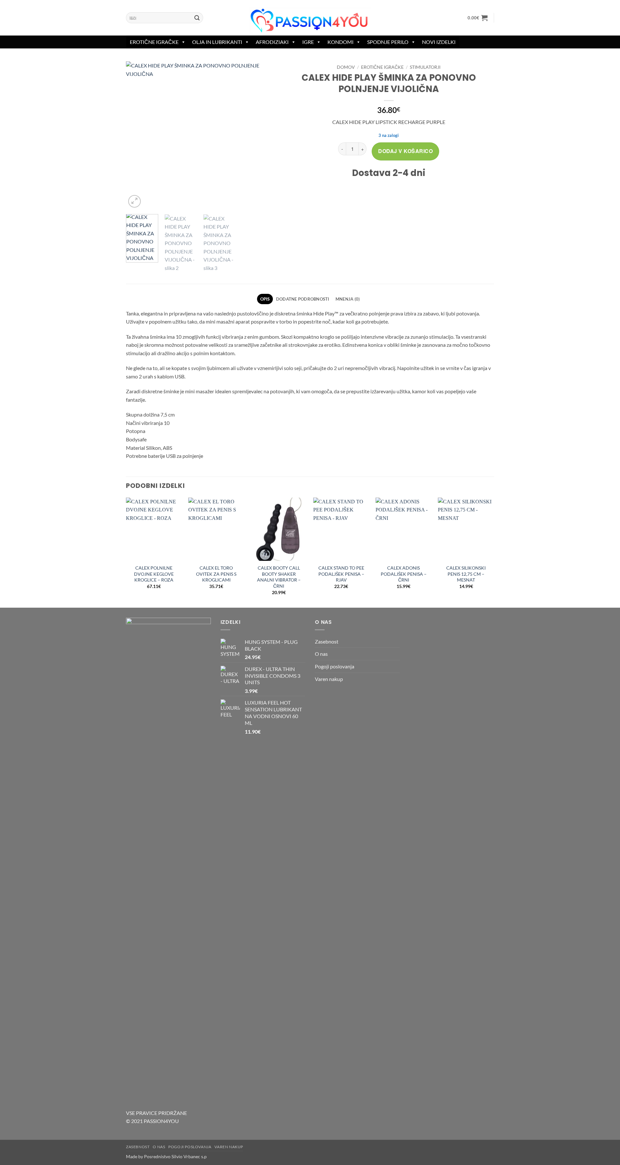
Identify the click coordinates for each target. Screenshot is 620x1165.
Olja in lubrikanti (217, 42)
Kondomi (340, 42)
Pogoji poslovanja (334, 666)
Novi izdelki (439, 42)
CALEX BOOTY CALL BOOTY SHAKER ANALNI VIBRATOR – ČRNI (279, 577)
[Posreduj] (196, 17)
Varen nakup (329, 679)
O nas (321, 654)
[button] (477, 17)
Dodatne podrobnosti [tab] (302, 299)
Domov (346, 67)
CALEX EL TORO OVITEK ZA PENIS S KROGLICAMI (216, 573)
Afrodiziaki (272, 42)
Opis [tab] (265, 299)
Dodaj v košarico (405, 151)
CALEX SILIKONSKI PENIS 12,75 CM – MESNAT (466, 573)
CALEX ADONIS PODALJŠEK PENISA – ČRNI (404, 573)
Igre (308, 42)
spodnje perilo (387, 42)
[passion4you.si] (310, 21)
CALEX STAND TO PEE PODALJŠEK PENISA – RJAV (341, 573)
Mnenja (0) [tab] (348, 299)
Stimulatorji (425, 67)
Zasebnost (326, 641)
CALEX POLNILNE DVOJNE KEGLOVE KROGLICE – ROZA (154, 573)
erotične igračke (154, 42)
